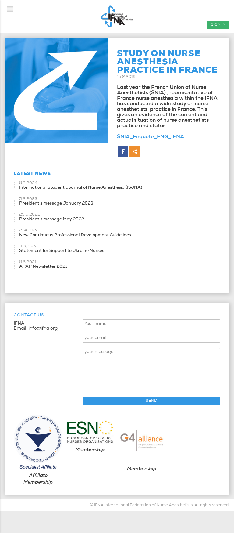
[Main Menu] (10, 9)
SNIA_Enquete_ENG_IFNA (150, 137)
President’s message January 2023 (56, 203)
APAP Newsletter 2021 (43, 267)
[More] (134, 151)
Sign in (218, 25)
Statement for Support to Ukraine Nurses (61, 251)
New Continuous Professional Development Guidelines (75, 235)
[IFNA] (117, 16)
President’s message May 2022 (51, 219)
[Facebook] (123, 151)
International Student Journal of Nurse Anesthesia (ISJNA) (80, 188)
